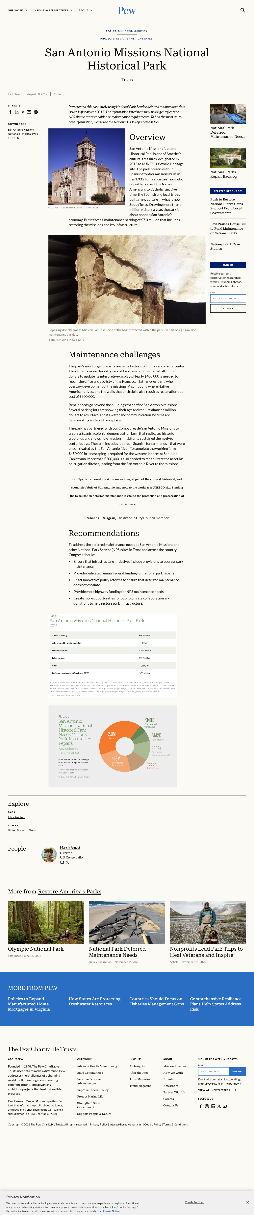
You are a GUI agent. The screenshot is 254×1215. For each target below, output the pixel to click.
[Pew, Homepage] (127, 10)
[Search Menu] (243, 10)
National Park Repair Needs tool (136, 122)
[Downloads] (243, 101)
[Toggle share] (233, 101)
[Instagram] (207, 1106)
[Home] (42, 1049)
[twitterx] (23, 111)
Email (213, 292)
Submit (228, 308)
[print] (35, 111)
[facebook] (10, 111)
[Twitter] (219, 1106)
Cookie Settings (194, 1202)
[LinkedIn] (213, 1106)
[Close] (247, 1202)
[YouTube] (224, 1106)
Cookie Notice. (111, 1210)
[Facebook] (200, 1106)
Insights (136, 1059)
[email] (29, 111)
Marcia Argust (70, 847)
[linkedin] (17, 111)
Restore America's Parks (69, 891)
